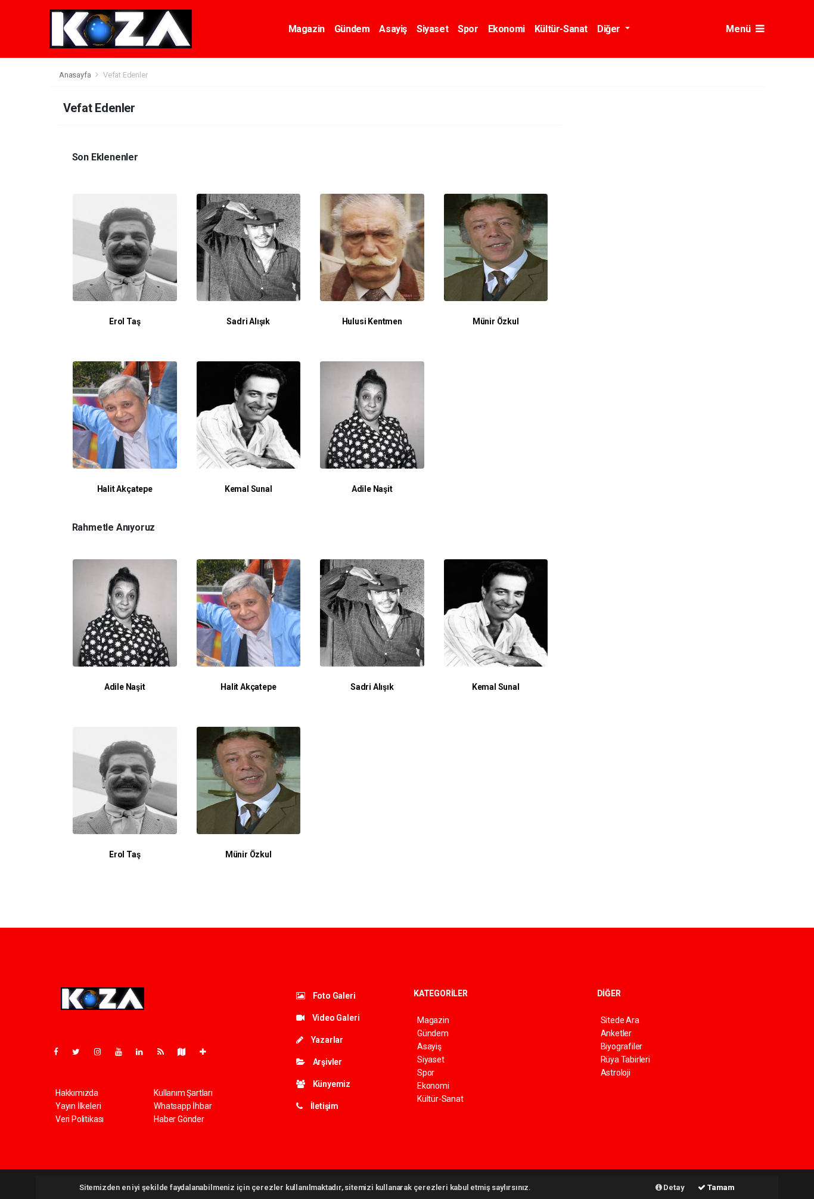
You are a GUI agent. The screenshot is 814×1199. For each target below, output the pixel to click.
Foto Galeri (333, 995)
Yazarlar (326, 1040)
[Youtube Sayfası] (123, 1052)
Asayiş (393, 29)
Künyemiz (330, 1084)
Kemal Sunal (248, 489)
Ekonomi (506, 29)
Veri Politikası (79, 1119)
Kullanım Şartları (183, 1093)
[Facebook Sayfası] (61, 1052)
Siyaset (432, 29)
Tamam (720, 1187)
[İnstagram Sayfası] (102, 1052)
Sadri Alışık (248, 321)
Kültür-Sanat (561, 29)
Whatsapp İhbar (183, 1106)
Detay (673, 1187)
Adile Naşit (372, 489)
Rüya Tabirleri (625, 1059)
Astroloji (615, 1072)
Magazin (306, 29)
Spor (468, 29)
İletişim (323, 1106)
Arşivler (326, 1062)
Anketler (616, 1033)
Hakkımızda (76, 1093)
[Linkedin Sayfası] (144, 1052)
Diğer (610, 29)
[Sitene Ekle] (208, 1052)
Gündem (352, 29)
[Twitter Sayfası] (80, 1052)
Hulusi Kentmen (372, 321)
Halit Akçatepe (125, 489)
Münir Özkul (496, 321)
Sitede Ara (620, 1020)
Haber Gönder (179, 1119)
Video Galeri (334, 1018)
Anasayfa (75, 74)
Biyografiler (622, 1046)
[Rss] (165, 1052)
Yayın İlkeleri (78, 1106)
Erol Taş (124, 321)
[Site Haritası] (186, 1052)
